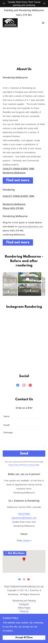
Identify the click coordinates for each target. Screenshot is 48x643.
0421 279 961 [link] (24, 14)
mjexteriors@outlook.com (30, 226)
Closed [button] (26, 540)
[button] (43, 23)
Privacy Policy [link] (13, 465)
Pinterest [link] (24, 611)
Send (24, 454)
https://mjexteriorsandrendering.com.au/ (24, 586)
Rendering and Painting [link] (24, 600)
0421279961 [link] (24, 514)
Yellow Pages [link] (24, 607)
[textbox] (24, 415)
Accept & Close (24, 637)
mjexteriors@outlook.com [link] (24, 518)
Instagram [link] (24, 604)
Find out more (17, 180)
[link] (10, 22)
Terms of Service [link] (29, 465)
